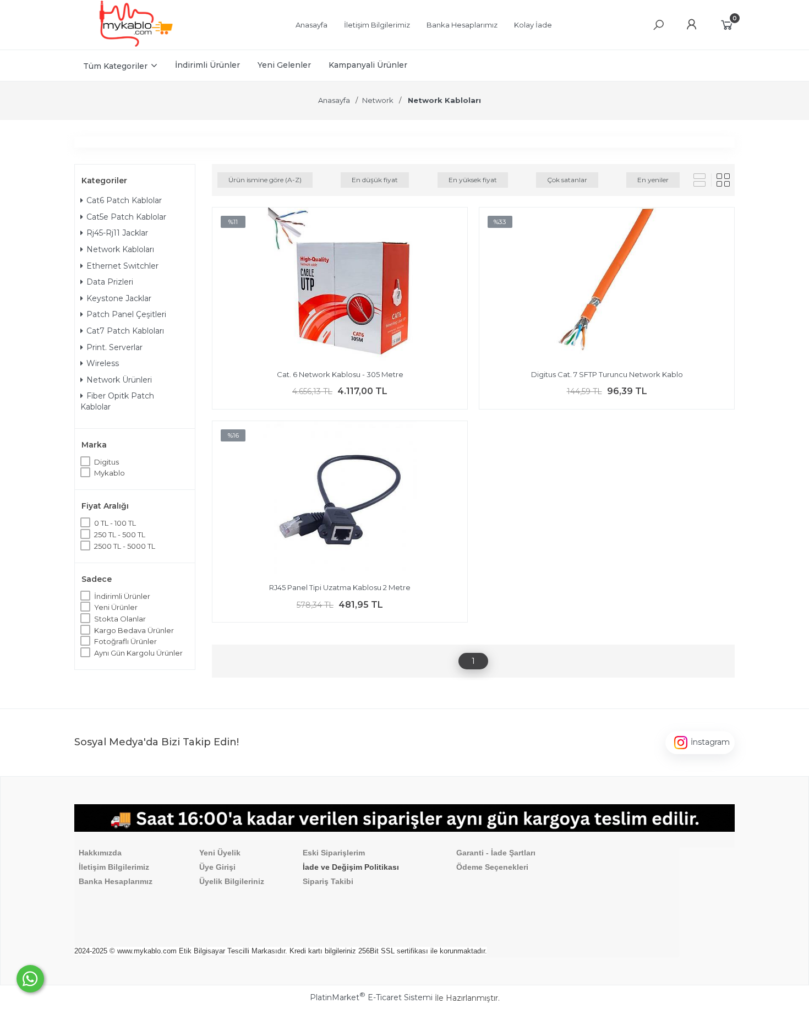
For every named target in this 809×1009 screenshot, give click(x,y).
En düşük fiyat (375, 180)
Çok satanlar (567, 180)
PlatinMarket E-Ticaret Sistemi (371, 997)
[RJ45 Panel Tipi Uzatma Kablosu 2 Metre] (339, 499)
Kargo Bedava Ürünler (134, 630)
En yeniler (653, 180)
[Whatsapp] (30, 978)
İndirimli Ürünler (122, 596)
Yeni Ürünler (116, 607)
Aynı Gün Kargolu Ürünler (138, 652)
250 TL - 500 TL (119, 534)
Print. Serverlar (114, 347)
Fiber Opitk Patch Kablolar (117, 401)
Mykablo (109, 472)
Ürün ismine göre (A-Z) (265, 180)
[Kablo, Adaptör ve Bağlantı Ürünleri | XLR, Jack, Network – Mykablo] (136, 44)
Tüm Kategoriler (115, 66)
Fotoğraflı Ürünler (125, 641)
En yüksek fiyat (473, 180)
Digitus (106, 461)
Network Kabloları (120, 249)
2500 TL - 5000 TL (124, 546)
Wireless (102, 363)
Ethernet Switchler (122, 266)
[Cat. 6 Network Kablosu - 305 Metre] (339, 285)
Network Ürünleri (119, 380)
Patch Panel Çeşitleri (126, 314)
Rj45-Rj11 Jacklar (117, 233)
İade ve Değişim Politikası (351, 867)
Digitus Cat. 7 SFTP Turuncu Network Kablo (607, 374)
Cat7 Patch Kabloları (125, 331)
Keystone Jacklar (118, 298)
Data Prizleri (109, 282)
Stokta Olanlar (120, 618)
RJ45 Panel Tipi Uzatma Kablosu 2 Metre (340, 587)
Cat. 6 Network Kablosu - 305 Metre (340, 374)
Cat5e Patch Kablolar (126, 217)
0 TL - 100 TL (115, 523)
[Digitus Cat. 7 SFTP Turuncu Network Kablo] (606, 285)
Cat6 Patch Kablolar (124, 200)
